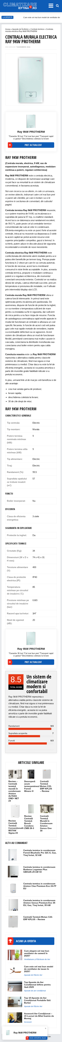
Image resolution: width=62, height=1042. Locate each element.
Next (53, 78)
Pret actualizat (33, 145)
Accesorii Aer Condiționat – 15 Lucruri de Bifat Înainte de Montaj (39, 1016)
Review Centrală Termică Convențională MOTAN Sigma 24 (15, 827)
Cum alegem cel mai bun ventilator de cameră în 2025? (36, 953)
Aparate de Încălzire (20, 29)
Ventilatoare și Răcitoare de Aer (37, 959)
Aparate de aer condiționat (35, 991)
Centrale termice (37, 29)
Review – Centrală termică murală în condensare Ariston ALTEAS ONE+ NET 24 (14, 791)
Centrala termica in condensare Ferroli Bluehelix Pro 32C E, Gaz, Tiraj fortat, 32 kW (39, 852)
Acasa (7, 29)
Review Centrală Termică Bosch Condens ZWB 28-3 (29, 822)
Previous (9, 78)
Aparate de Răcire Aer (33, 975)
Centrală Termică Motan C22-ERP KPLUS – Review (46, 786)
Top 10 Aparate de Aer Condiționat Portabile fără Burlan (37, 1000)
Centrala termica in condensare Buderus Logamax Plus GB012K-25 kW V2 (39, 869)
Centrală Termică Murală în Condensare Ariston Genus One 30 (46, 823)
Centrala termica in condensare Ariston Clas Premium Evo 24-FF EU (39, 886)
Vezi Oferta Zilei (37, 1038)
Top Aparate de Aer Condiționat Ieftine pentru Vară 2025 (37, 984)
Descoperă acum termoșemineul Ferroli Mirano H (31, 786)
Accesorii (28, 1022)
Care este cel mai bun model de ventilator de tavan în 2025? (38, 969)
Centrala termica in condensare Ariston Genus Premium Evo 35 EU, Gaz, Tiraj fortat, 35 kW (39, 902)
